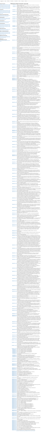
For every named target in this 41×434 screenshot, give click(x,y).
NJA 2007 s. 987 (14, 332)
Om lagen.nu (18, 430)
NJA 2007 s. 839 (14, 285)
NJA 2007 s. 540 (14, 188)
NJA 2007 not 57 (14, 405)
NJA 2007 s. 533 (14, 186)
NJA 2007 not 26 (14, 377)
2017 (8, 4)
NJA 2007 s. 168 (14, 75)
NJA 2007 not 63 (14, 410)
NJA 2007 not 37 (14, 386)
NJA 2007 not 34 (14, 384)
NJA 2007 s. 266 (14, 96)
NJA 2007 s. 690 (14, 232)
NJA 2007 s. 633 (14, 214)
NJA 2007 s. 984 (14, 329)
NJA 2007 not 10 (14, 358)
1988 (9, 7)
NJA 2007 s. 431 (14, 151)
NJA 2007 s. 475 (14, 163)
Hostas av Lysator (33, 430)
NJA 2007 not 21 (14, 372)
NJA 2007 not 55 (14, 403)
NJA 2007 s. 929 (14, 315)
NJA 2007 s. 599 (14, 210)
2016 (9, 4)
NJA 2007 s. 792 (14, 275)
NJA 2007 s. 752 (14, 255)
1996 (8, 6)
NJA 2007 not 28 (14, 379)
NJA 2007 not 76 (14, 424)
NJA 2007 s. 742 (14, 248)
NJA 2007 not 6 (14, 353)
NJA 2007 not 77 (14, 425)
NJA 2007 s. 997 (14, 338)
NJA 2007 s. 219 (14, 89)
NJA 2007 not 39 (14, 388)
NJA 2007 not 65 (14, 413)
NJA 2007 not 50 (14, 399)
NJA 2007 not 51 (14, 400)
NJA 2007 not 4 (14, 351)
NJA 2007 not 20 (14, 371)
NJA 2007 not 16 (14, 367)
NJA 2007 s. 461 (14, 159)
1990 (6, 7)
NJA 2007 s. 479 (14, 168)
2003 (0, 18)
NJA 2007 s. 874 (14, 297)
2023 (0, 15)
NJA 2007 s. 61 (15, 20)
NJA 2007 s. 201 (14, 79)
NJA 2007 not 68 (14, 415)
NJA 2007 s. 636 (14, 217)
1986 (2, 8)
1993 (2, 7)
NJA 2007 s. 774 (14, 259)
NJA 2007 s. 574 (14, 200)
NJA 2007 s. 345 (14, 130)
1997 (6, 6)
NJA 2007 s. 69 (15, 21)
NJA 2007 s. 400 (14, 141)
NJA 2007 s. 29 (15, 14)
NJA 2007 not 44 (14, 392)
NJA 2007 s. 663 (14, 224)
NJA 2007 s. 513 (14, 178)
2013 (3, 5)
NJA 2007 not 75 (14, 423)
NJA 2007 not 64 (14, 412)
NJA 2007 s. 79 (15, 26)
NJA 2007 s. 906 (14, 308)
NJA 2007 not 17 (14, 368)
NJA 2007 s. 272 (14, 97)
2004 (8, 25)
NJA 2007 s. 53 (15, 18)
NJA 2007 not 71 (14, 420)
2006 (5, 25)
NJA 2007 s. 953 (14, 321)
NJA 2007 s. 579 (14, 204)
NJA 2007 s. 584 (14, 207)
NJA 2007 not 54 (14, 402)
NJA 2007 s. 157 (14, 67)
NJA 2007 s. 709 (14, 235)
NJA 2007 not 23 (14, 374)
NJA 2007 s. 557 (14, 191)
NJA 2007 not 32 (14, 382)
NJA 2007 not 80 (14, 427)
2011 (6, 5)
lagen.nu (2, 1)
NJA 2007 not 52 (14, 401)
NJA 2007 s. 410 (14, 144)
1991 (5, 7)
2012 (5, 5)
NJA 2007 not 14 (14, 364)
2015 (0, 5)
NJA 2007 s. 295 (14, 110)
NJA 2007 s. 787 (14, 271)
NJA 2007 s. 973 (14, 326)
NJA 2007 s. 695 (14, 233)
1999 (3, 6)
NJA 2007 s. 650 (14, 220)
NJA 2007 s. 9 (15, 6)
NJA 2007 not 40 (14, 389)
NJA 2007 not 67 (14, 414)
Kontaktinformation (27, 430)
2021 (2, 4)
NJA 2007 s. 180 (14, 76)
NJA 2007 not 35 (14, 385)
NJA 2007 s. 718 (14, 237)
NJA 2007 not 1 (14, 349)
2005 (6, 25)
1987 (0, 8)
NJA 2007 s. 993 (14, 336)
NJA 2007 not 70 (14, 418)
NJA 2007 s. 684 (14, 230)
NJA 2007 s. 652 (14, 221)
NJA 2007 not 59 (14, 406)
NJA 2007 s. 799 (14, 278)
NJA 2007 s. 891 (14, 303)
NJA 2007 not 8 (14, 355)
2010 (8, 5)
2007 (3, 25)
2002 (2, 18)
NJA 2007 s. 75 (15, 25)
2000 (2, 6)
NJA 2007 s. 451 (14, 154)
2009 (9, 5)
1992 (3, 7)
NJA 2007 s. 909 (14, 310)
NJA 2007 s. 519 (14, 181)
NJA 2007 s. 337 (14, 127)
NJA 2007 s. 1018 (14, 342)
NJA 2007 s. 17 (15, 9)
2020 (3, 4)
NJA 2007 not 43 (14, 391)
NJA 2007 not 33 (14, 383)
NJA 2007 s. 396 (14, 138)
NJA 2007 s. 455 (14, 155)
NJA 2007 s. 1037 (14, 348)
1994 (0, 7)
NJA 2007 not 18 (14, 369)
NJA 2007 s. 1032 (14, 345)
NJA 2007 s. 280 (14, 102)
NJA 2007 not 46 (14, 395)
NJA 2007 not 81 (14, 428)
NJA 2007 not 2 (14, 350)
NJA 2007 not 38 (14, 387)
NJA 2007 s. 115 (14, 48)
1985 (3, 8)
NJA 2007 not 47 (14, 396)
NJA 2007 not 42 (14, 390)
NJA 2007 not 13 (14, 363)
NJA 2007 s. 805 (14, 280)
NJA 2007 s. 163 (14, 69)
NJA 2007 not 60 (14, 407)
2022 (0, 4)
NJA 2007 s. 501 (14, 173)
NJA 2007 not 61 (14, 408)
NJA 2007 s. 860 (14, 291)
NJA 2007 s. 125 (14, 53)
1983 (6, 8)
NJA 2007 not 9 (14, 356)
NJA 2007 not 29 (14, 380)
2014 (2, 5)
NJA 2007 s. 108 (14, 47)
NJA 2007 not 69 (14, 417)
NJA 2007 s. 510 (14, 176)
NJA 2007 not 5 (14, 352)
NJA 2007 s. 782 (14, 263)
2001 (0, 6)
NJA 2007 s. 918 (14, 313)
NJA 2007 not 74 (14, 422)
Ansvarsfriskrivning (22, 430)
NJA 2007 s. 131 (14, 57)
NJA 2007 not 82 (14, 429)
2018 (6, 4)
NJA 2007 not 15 (14, 365)
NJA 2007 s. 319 (14, 121)
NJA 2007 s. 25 (15, 11)
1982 (8, 8)
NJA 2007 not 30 (14, 381)
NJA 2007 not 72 (14, 421)
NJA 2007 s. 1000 (14, 339)
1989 (8, 7)
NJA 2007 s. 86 (15, 35)
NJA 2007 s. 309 (14, 116)
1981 (9, 8)
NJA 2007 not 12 (14, 361)
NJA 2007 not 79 (14, 426)
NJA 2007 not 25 (14, 375)
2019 (5, 4)
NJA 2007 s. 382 (14, 136)
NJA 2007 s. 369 (14, 132)
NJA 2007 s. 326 (14, 126)
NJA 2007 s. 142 (14, 59)
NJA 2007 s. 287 (14, 106)
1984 (5, 8)
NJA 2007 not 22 (14, 373)
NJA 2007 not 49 (14, 398)
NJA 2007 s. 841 (14, 289)
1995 (9, 6)
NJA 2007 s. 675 (14, 225)
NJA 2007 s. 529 (14, 183)
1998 (5, 6)
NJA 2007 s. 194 (14, 78)
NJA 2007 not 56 (14, 404)
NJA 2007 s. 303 (14, 114)
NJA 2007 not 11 (14, 359)
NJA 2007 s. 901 (14, 306)
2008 (8, 22)
